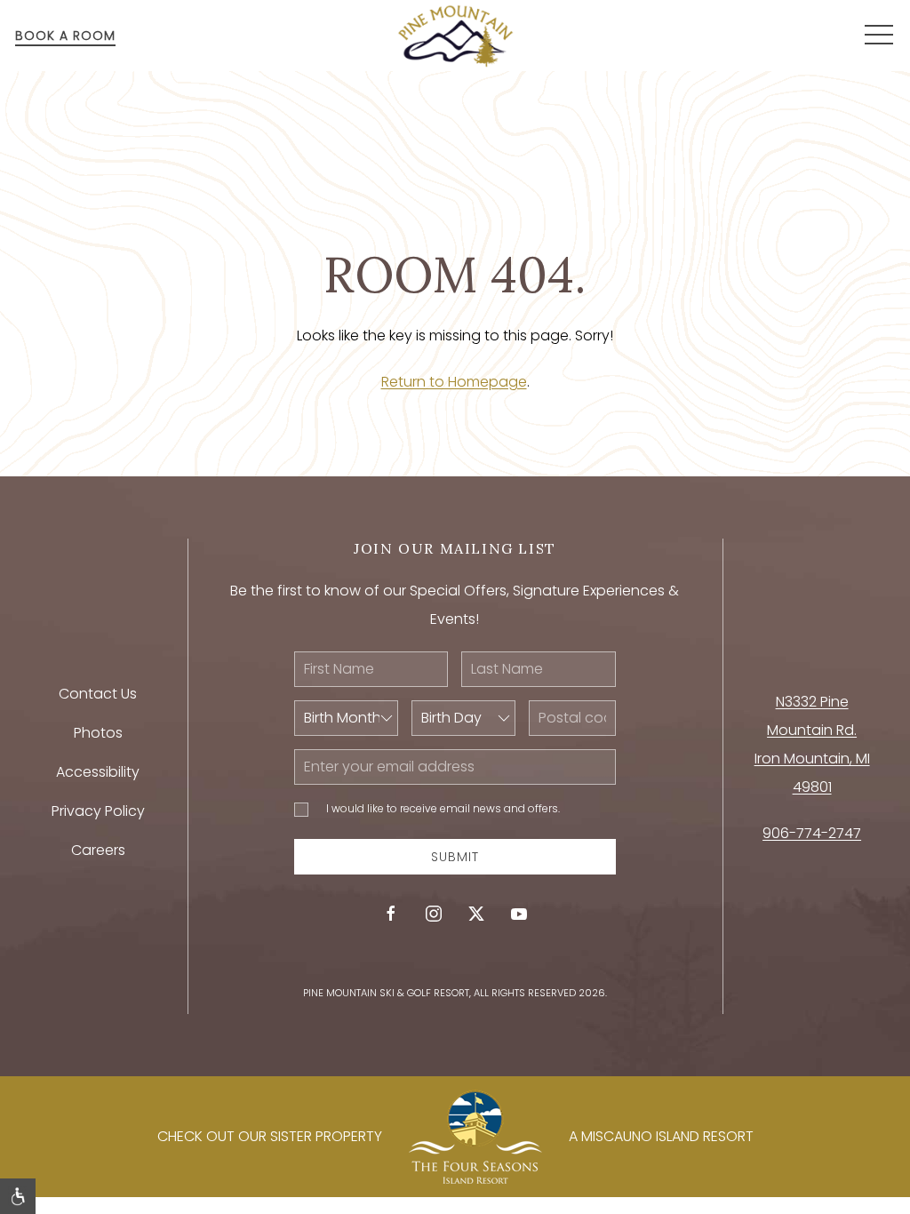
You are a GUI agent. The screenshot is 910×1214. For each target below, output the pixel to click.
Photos (98, 733)
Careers (98, 850)
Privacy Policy (98, 811)
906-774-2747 (811, 833)
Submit (455, 857)
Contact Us (98, 693)
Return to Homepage (454, 381)
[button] (879, 35)
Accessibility (98, 772)
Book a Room (65, 35)
